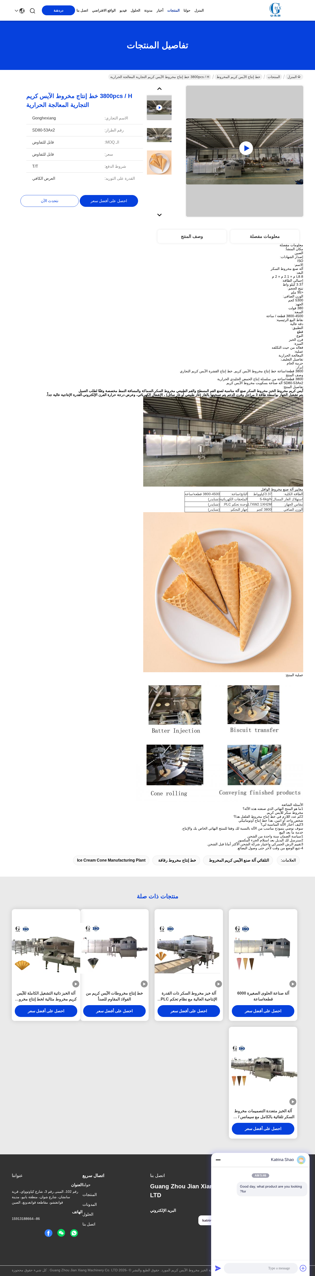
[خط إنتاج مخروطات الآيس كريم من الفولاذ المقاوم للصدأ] (114, 948)
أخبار (160, 10)
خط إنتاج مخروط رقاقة (177, 860)
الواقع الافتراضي (104, 10)
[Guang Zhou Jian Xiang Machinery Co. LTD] (276, 10)
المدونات (89, 1204)
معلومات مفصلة (265, 236)
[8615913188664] (74, 1233)
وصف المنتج (192, 236)
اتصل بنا (82, 10)
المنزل (199, 10)
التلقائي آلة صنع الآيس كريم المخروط (239, 860)
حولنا (187, 10)
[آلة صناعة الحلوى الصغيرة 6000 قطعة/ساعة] (263, 948)
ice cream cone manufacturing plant (111, 860)
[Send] (218, 1268)
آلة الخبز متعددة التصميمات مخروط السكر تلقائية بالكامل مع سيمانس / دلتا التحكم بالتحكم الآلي (263, 1114)
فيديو (123, 10)
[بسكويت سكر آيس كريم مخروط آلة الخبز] (244, 151)
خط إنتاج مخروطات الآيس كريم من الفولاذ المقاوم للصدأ (114, 996)
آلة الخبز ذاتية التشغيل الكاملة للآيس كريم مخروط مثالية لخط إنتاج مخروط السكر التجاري (46, 996)
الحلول (135, 10)
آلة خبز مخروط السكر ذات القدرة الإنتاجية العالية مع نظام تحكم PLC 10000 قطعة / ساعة (189, 996)
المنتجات (173, 10)
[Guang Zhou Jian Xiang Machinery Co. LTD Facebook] (48, 1233)
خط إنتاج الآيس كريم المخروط (238, 77)
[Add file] (303, 1268)
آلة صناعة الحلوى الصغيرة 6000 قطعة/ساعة (263, 996)
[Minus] (218, 1160)
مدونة (148, 10)
